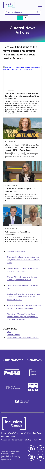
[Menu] (40, 6)
